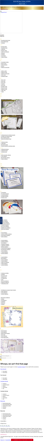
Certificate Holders (4, 142)
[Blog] (3, 426)
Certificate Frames (4, 150)
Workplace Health (4, 76)
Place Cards (3, 82)
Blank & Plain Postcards (5, 333)
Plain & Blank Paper (4, 41)
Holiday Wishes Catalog (7, 405)
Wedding (2, 304)
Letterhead (3, 49)
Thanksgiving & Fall (4, 283)
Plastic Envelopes (4, 64)
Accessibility (8, 440)
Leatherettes (3, 143)
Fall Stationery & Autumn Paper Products (8, 290)
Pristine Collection (4, 158)
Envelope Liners (4, 197)
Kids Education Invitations (5, 249)
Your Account (3, 369)
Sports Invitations (4, 250)
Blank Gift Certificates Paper (6, 138)
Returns (4, 385)
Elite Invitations (3, 258)
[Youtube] (1, 426)
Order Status (5, 372)
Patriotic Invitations (4, 221)
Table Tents (3, 90)
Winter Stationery (4, 291)
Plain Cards (3, 334)
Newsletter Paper (4, 47)
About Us (2, 440)
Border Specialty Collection (6, 155)
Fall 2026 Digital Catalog (7, 403)
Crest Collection (4, 156)
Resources (2, 401)
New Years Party (4, 275)
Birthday (2, 299)
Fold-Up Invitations (4, 259)
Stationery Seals (4, 72)
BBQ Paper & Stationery (5, 297)
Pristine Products (4, 57)
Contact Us (4, 383)
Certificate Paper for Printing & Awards (8, 135)
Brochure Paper (4, 46)
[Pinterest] (7, 426)
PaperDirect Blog (4, 9)
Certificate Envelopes (5, 149)
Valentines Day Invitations (5, 227)
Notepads (3, 53)
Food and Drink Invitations (6, 248)
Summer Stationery (4, 294)
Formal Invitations (4, 240)
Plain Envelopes (4, 330)
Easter (2, 279)
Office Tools (3, 74)
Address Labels (4, 71)
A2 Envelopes (3, 192)
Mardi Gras (3, 302)
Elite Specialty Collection (5, 157)
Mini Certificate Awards (5, 137)
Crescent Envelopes (4, 195)
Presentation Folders (5, 62)
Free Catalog (5, 371)
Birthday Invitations (4, 246)
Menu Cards (3, 79)
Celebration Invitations (5, 245)
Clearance (4, 406)
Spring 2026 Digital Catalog (7, 404)
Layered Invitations (4, 264)
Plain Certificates (4, 336)
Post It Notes (3, 55)
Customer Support (21, 366)
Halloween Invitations (5, 222)
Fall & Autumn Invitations (5, 235)
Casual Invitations (4, 257)
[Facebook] (5, 426)
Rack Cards (3, 85)
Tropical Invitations (4, 252)
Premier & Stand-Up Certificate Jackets (8, 146)
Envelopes (3, 42)
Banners (2, 66)
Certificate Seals (4, 151)
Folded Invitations (4, 263)
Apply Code (22, 3)
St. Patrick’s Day (4, 278)
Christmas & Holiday (5, 273)
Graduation (3, 301)
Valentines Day (4, 277)
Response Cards (4, 87)
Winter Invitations (4, 236)
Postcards (3, 54)
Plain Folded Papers (4, 337)
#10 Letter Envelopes (5, 193)
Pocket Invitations (4, 261)
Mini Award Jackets (4, 144)
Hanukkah (3, 274)
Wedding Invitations (4, 241)
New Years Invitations (5, 226)
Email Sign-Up (3, 434)
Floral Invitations (4, 232)
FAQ (3, 388)
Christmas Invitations (5, 225)
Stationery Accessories (5, 67)
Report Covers (3, 63)
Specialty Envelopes (4, 196)
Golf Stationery (4, 300)
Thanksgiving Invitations (5, 223)
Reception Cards (4, 86)
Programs (3, 83)
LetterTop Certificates (5, 51)
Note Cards (3, 81)
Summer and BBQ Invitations (6, 234)
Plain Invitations (4, 332)
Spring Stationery (4, 292)
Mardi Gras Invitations (5, 229)
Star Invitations (3, 242)
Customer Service (4, 381)
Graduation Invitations (5, 244)
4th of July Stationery (5, 281)
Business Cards (4, 50)
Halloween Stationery (5, 282)
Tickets (2, 91)
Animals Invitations (4, 253)
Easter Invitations (4, 219)
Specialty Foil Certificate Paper (6, 136)
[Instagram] (9, 426)
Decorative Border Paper (5, 40)
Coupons (4, 408)
